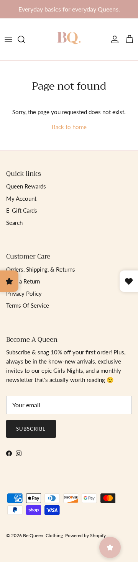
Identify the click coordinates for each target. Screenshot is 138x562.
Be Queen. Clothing (43, 535)
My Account (21, 198)
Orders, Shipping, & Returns (40, 269)
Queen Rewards (26, 186)
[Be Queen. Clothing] (69, 39)
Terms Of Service (27, 305)
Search (14, 222)
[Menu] (8, 39)
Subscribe (31, 429)
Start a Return (23, 281)
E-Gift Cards (21, 210)
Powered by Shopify (85, 535)
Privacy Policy (24, 293)
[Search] (25, 39)
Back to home (69, 126)
